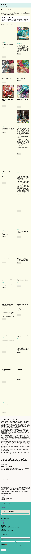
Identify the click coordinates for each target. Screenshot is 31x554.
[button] (1, 1)
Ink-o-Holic (2, 435)
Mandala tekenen (3, 429)
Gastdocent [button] (16, 23)
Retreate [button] (7, 24)
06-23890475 (3, 522)
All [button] (1, 23)
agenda (25, 449)
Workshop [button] (11, 24)
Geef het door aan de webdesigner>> (15, 513)
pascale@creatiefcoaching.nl (5, 523)
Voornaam (2, 542)
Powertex (2, 441)
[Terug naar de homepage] (15, 1)
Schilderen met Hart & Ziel (5, 424)
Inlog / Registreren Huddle (24, 5)
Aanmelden (3, 549)
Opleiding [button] (2, 24)
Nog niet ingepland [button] (22, 23)
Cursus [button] (12, 23)
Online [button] (28, 23)
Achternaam (17, 542)
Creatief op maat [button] (6, 23)
